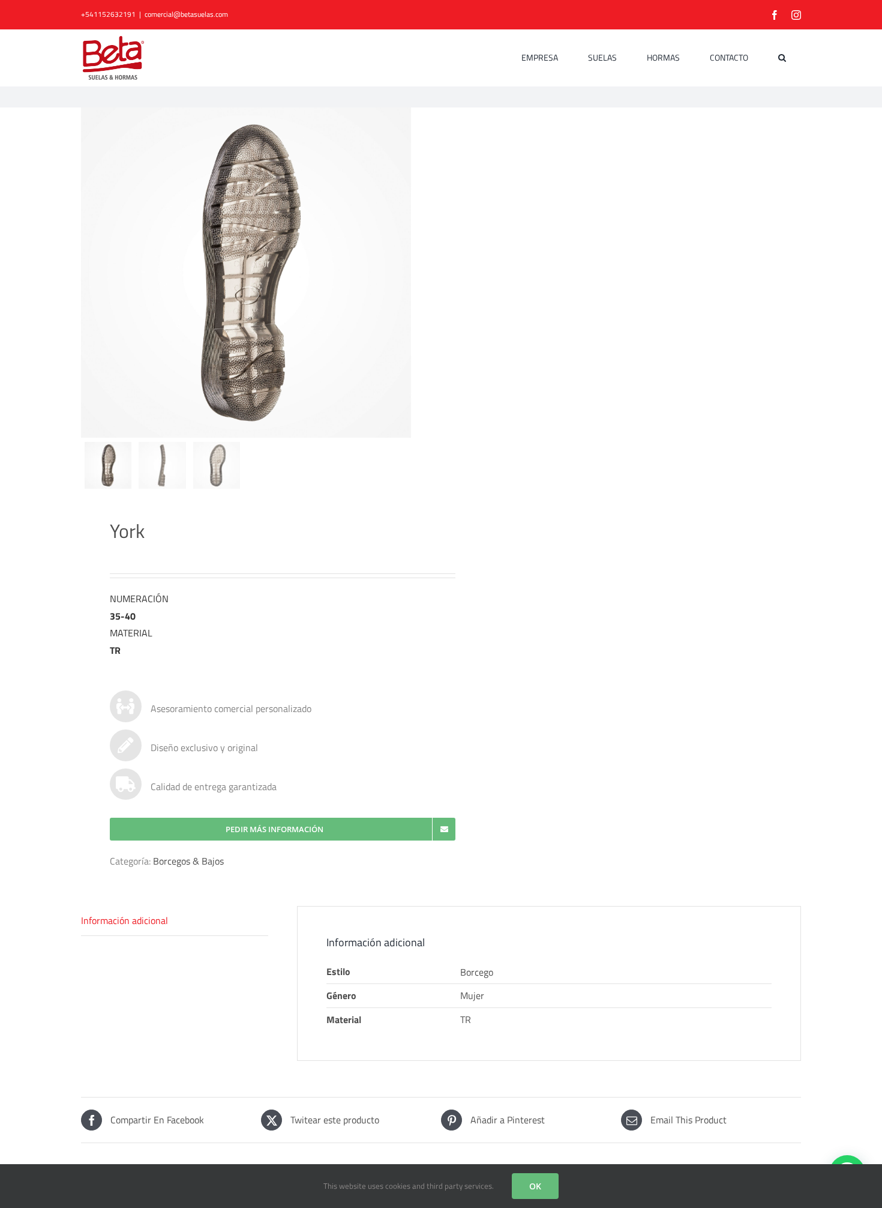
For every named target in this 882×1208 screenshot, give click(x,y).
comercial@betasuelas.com (186, 14)
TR (465, 1019)
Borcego (476, 972)
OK (535, 1186)
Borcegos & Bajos (188, 861)
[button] (782, 57)
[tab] (174, 921)
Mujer (472, 995)
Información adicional (124, 920)
